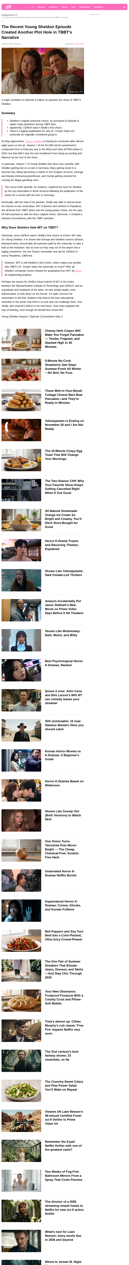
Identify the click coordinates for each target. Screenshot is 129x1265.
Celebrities (53, 7)
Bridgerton (98, 7)
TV (32, 7)
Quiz (73, 7)
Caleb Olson (79, 44)
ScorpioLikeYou (8, 15)
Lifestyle (41, 7)
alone (78, 270)
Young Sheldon (33, 141)
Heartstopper (84, 7)
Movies (65, 7)
